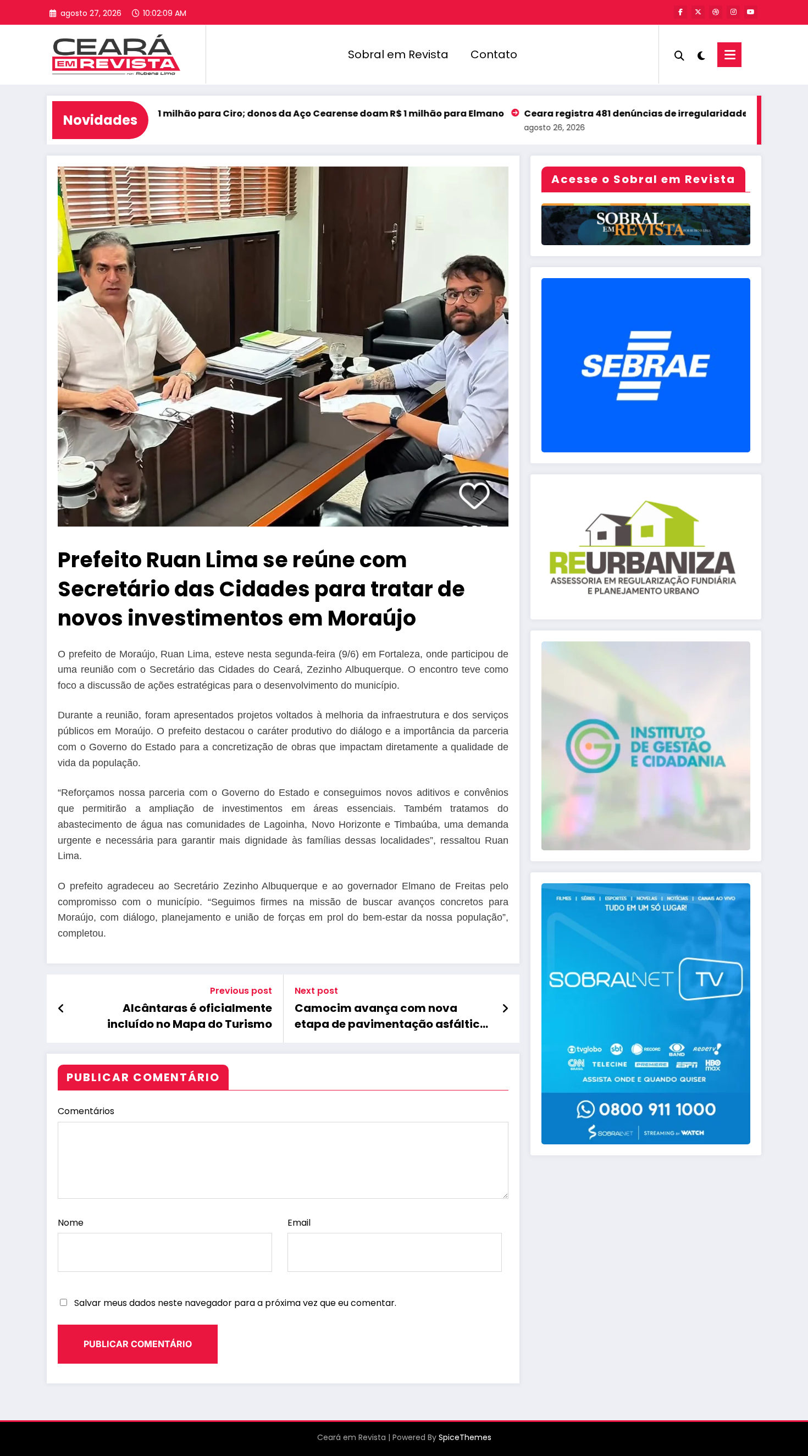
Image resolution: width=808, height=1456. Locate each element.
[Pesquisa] (679, 54)
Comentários (86, 1111)
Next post (316, 991)
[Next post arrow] (505, 1008)
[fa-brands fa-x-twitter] (698, 12)
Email (299, 1222)
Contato (494, 54)
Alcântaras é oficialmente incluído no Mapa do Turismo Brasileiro (189, 1016)
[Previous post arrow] (61, 1008)
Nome (71, 1222)
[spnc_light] (701, 54)
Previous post (241, 991)
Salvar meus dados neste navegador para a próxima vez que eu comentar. (235, 1303)
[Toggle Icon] (729, 54)
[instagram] (733, 12)
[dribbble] (715, 12)
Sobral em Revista (398, 54)
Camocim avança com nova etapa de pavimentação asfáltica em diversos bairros (391, 1016)
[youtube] (750, 12)
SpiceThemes (465, 1437)
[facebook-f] (680, 12)
